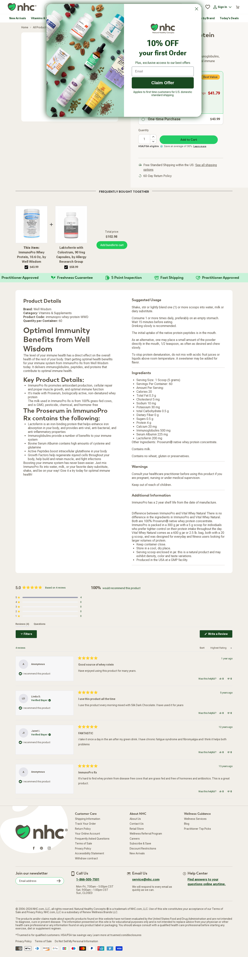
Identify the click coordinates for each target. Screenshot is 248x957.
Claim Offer (162, 82)
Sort (202, 648)
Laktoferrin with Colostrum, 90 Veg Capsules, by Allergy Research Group (71, 255)
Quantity (143, 130)
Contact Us (137, 823)
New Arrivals (137, 853)
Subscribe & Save (140, 843)
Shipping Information (87, 818)
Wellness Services (195, 818)
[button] (49, 597)
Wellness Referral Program (146, 833)
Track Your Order (85, 823)
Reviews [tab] (22, 624)
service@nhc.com (145, 879)
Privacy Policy (83, 848)
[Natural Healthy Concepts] (22, 7)
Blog (186, 823)
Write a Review (220, 635)
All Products (40, 27)
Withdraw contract (86, 858)
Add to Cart (188, 140)
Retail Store (137, 828)
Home (24, 27)
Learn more (199, 146)
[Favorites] (207, 7)
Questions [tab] (39, 624)
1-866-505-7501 (87, 879)
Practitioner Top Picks (197, 828)
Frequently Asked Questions (92, 838)
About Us (135, 818)
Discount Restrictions (143, 848)
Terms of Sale (83, 843)
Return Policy (83, 828)
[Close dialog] (196, 8)
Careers (135, 838)
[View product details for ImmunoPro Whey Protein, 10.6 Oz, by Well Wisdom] (31, 224)
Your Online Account (87, 833)
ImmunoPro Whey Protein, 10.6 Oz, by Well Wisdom (31, 255)
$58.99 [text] (74, 267)
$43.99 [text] (34, 267)
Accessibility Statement (89, 853)
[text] (124, 191)
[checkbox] (26, 267)
